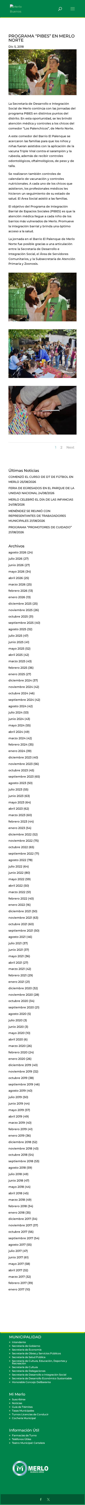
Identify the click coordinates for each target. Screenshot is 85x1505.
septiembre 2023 (21, 776)
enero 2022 (16, 905)
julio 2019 (15, 1097)
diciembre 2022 (20, 834)
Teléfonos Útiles (21, 1439)
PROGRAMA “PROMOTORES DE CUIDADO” (40, 527)
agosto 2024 (17, 706)
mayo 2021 (16, 956)
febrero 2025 (17, 668)
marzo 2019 (16, 1123)
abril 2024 (15, 732)
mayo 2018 (16, 1187)
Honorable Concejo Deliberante (31, 1382)
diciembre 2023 (20, 757)
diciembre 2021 (19, 911)
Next (70, 447)
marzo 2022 (16, 892)
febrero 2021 (17, 975)
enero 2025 (16, 674)
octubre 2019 (17, 1078)
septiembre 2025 (21, 623)
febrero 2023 (17, 821)
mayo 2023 (16, 802)
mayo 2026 (16, 571)
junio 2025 (16, 642)
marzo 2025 (16, 661)
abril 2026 (15, 578)
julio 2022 (15, 866)
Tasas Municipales (23, 1410)
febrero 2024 (17, 744)
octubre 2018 (17, 1155)
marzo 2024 (17, 738)
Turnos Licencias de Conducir (30, 1414)
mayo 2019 (16, 1110)
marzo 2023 (16, 815)
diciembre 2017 (19, 1219)
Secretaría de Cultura (25, 1367)
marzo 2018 (16, 1200)
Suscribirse (18, 1399)
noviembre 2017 (20, 1225)
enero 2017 (16, 1289)
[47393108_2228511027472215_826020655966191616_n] (42, 378)
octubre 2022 (18, 847)
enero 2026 (16, 597)
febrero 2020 (17, 1052)
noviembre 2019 (20, 1071)
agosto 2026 (17, 552)
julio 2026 (15, 558)
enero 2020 (16, 1059)
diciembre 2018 (19, 1142)
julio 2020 (15, 1020)
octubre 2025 (18, 616)
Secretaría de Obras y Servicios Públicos (36, 1353)
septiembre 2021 (20, 930)
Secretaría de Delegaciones (28, 1370)
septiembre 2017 (20, 1238)
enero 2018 (16, 1212)
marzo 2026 (17, 584)
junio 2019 (15, 1103)
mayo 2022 (16, 879)
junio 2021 (15, 950)
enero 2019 (16, 1135)
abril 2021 (15, 962)
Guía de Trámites (22, 1406)
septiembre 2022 (21, 853)
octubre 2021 (17, 924)
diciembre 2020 (20, 988)
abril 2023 (15, 808)
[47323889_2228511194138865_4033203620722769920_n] (42, 321)
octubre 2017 (17, 1232)
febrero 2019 (17, 1129)
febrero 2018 (17, 1206)
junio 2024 (16, 719)
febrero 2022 (17, 898)
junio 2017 (15, 1257)
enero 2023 (16, 828)
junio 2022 (16, 873)
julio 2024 (15, 712)
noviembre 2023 (20, 764)
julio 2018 (15, 1174)
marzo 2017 (16, 1277)
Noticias (17, 1403)
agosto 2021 (17, 937)
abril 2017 (15, 1270)
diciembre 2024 (20, 680)
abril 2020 (15, 1039)
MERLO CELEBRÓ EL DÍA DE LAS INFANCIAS (40, 499)
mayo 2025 (16, 648)
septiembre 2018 (20, 1161)
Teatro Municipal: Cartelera (28, 1442)
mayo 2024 (16, 725)
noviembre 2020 (20, 995)
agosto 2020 (17, 1014)
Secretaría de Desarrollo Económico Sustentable (42, 1378)
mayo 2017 (16, 1264)
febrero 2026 (17, 591)
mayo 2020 (16, 1033)
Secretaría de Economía (26, 1349)
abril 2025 (15, 655)
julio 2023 (15, 789)
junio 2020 (16, 1027)
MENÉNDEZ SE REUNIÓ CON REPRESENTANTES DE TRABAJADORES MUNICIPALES (37, 516)
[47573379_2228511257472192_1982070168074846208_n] (42, 434)
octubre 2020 (18, 1001)
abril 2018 (15, 1193)
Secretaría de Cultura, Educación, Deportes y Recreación (39, 1362)
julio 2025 (15, 636)
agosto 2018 (17, 1167)
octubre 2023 (18, 770)
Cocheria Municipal (24, 1418)
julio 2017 (15, 1251)
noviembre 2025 (20, 610)
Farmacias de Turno (24, 1435)
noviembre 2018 (20, 1148)
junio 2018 (15, 1180)
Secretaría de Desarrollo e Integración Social (39, 1374)
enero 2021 (16, 982)
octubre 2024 (18, 693)
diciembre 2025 (20, 603)
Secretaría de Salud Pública (28, 1357)
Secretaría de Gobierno (26, 1345)
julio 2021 (15, 943)
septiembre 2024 (21, 700)
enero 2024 (16, 751)
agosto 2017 (17, 1245)
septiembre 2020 (21, 1007)
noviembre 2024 (20, 687)
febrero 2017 (17, 1283)
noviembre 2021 (20, 918)
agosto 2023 (17, 783)
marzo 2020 (17, 1046)
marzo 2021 (16, 969)
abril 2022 (15, 885)
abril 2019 (15, 1116)
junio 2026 (16, 565)
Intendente (19, 1342)
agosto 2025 (17, 629)
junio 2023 (16, 796)
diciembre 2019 (19, 1065)
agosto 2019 (17, 1090)
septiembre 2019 (20, 1084)
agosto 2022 (17, 860)
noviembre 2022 (20, 841)
